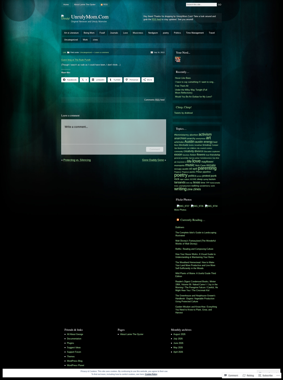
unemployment (185, 186)
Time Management (195, 33)
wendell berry (205, 186)
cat (188, 148)
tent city (189, 183)
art (208, 137)
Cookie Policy (151, 374)
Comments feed (154, 100)
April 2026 (178, 352)
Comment (155, 149)
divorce (199, 151)
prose (199, 176)
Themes (71, 356)
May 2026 (178, 347)
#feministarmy (181, 135)
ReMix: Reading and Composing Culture (194, 249)
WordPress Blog (74, 361)
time (203, 182)
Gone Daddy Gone (153, 160)
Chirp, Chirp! (184, 107)
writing (180, 188)
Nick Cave (200, 165)
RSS (106, 4)
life (189, 161)
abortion (193, 135)
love (196, 161)
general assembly (181, 158)
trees (176, 186)
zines (95, 39)
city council (201, 148)
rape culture (184, 179)
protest (206, 175)
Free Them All (181, 86)
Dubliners (179, 227)
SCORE (193, 179)
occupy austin (181, 169)
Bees (176, 145)
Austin (189, 141)
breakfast (198, 145)
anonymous (200, 138)
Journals (114, 33)
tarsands (180, 182)
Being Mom (89, 33)
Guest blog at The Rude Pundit (76, 60)
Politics (177, 33)
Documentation (74, 338)
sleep (200, 179)
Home (66, 4)
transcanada (215, 183)
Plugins (70, 343)
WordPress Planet (75, 365)
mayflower (207, 161)
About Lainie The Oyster (84, 4)
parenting (207, 168)
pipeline (207, 172)
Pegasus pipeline (188, 172)
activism (205, 134)
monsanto (179, 165)
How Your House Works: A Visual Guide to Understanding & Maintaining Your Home (195, 255)
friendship (215, 155)
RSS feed (156, 19)
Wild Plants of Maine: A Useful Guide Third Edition (195, 275)
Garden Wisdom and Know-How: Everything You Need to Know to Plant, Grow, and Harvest (196, 310)
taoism (212, 179)
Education (208, 151)
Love (125, 33)
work (213, 186)
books (191, 145)
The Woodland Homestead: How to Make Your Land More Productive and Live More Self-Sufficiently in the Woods (195, 265)
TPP (207, 183)
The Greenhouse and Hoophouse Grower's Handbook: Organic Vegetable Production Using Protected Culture (195, 298)
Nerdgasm (153, 33)
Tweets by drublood (183, 113)
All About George (75, 334)
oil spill (193, 168)
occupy (211, 165)
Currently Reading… (192, 220)
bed (215, 142)
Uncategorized (71, 39)
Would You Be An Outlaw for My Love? (193, 96)
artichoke (179, 142)
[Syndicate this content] (178, 220)
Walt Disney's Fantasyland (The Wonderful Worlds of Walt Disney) (195, 242)
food (207, 155)
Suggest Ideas (74, 347)
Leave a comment (101, 52)
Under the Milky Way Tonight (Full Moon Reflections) (191, 91)
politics (192, 175)
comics (209, 148)
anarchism (180, 138)
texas (196, 182)
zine (190, 189)
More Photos (180, 210)
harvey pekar (194, 158)
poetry (166, 33)
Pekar (199, 172)
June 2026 (178, 343)
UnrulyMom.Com (90, 16)
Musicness (138, 33)
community (178, 151)
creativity (189, 151)
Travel (212, 33)
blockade (183, 145)
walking (195, 186)
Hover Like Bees (183, 78)
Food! (102, 33)
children (193, 148)
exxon (178, 154)
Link (64, 52)
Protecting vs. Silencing (77, 160)
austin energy (204, 141)
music (190, 165)
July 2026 (178, 338)
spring (205, 179)
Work (85, 39)
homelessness (206, 158)
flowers (201, 154)
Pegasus (177, 172)
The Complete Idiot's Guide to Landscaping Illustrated (195, 234)
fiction (193, 155)
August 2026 (179, 334)
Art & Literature (71, 33)
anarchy (191, 138)
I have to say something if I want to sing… (195, 82)
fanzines (186, 155)
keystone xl (181, 162)
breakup (207, 145)
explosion (216, 151)
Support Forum (74, 352)
